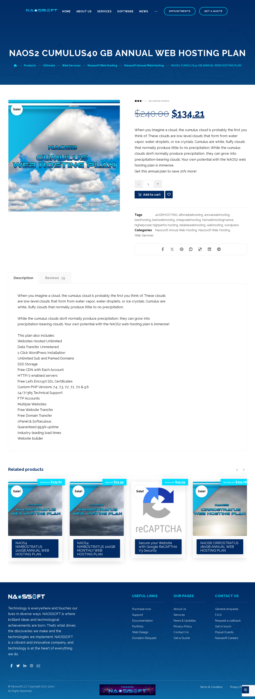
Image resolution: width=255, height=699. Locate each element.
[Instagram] (31, 666)
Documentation (142, 620)
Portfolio (138, 626)
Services (179, 615)
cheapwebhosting (188, 220)
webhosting (215, 225)
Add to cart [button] (27, 488)
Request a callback (228, 620)
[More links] (156, 12)
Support (137, 615)
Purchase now (141, 609)
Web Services (144, 235)
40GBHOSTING (166, 215)
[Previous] (237, 469)
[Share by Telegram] (219, 249)
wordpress (231, 225)
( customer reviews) (158, 101)
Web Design (140, 632)
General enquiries (226, 609)
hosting (173, 225)
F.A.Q (218, 615)
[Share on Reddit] (191, 249)
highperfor (160, 225)
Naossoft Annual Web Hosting (176, 230)
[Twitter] (18, 666)
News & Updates (185, 620)
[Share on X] (172, 249)
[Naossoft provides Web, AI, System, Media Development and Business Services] (42, 10)
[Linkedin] (24, 666)
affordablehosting (191, 215)
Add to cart (152, 194)
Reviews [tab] (55, 278)
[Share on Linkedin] (209, 249)
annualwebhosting (217, 215)
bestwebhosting (163, 220)
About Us (180, 609)
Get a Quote (182, 638)
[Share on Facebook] (163, 249)
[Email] (38, 666)
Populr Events (224, 632)
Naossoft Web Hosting (214, 230)
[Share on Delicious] (200, 249)
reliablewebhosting (192, 225)
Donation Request (144, 638)
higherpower (143, 225)
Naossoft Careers (226, 638)
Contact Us (181, 632)
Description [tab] (23, 278)
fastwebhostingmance (217, 220)
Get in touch (223, 626)
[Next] (243, 469)
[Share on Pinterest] (181, 249)
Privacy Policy (183, 626)
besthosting (143, 220)
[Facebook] (11, 666)
